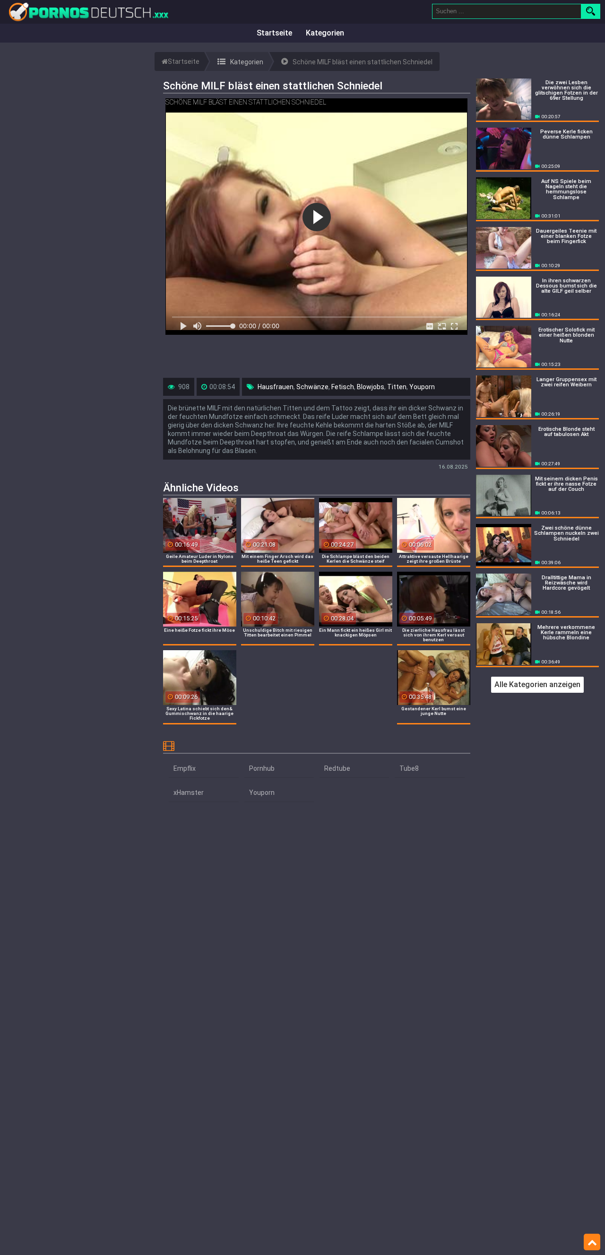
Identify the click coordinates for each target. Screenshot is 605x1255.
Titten (396, 387)
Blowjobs (370, 387)
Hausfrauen (276, 387)
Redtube (337, 768)
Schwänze (312, 387)
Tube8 (409, 768)
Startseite (274, 32)
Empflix (184, 768)
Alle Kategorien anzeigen (537, 684)
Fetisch (342, 387)
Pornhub (262, 768)
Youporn (422, 387)
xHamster (188, 792)
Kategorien (325, 32)
